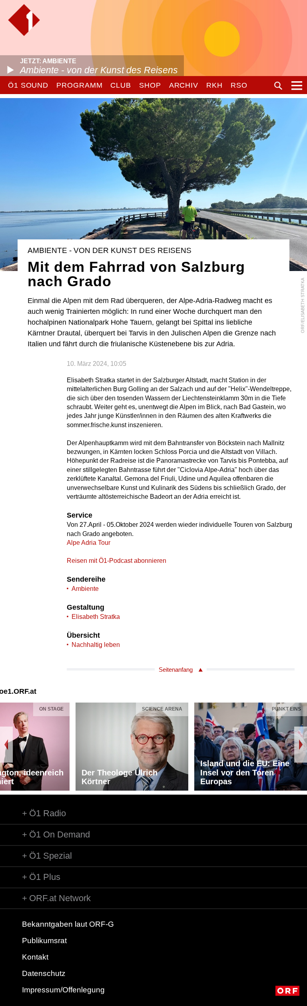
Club (120, 85)
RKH (214, 85)
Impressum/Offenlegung (63, 990)
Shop (150, 85)
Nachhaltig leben (96, 644)
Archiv (183, 85)
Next (300, 745)
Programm (79, 85)
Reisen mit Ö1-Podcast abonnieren (116, 560)
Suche (278, 86)
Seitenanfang (176, 669)
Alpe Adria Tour (88, 542)
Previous (6, 745)
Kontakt (35, 957)
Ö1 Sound (28, 85)
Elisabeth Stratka (96, 616)
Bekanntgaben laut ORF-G (68, 924)
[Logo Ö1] (24, 20)
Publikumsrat (44, 940)
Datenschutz (44, 973)
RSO (239, 85)
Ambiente (85, 588)
